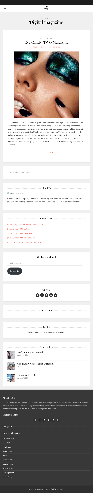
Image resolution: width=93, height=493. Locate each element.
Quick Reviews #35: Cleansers (19, 233)
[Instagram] (46, 295)
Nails (5, 455)
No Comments (54, 47)
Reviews (6, 460)
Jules (35, 47)
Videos (5, 477)
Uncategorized (8, 472)
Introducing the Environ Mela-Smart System (26, 224)
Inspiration (7, 447)
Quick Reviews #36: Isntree (18, 229)
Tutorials (6, 468)
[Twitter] (42, 295)
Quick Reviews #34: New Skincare (21, 238)
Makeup (43, 47)
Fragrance (7, 439)
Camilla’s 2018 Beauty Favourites (31, 352)
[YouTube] (51, 295)
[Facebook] (37, 295)
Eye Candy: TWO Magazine (46, 42)
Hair (4, 443)
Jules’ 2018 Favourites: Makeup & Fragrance (36, 363)
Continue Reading (46, 152)
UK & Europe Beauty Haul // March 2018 (24, 242)
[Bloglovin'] (55, 295)
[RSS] (58, 420)
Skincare (6, 464)
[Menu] (5, 8)
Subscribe (14, 271)
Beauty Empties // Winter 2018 (30, 375)
